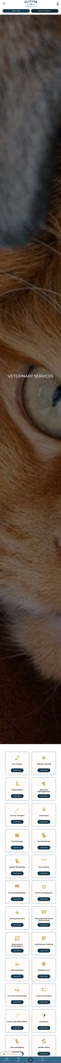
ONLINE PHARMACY (44, 11)
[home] (31, 3)
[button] (3, 3)
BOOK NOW (16, 11)
